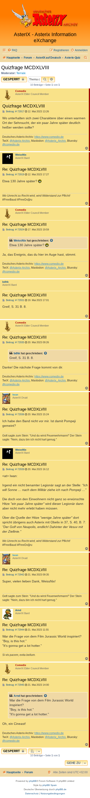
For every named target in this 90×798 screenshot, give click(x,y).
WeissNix (20, 154)
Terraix (21, 73)
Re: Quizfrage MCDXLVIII (24, 169)
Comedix (20, 91)
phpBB (32, 781)
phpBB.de (61, 789)
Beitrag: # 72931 (14, 300)
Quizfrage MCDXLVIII (25, 67)
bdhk (5, 281)
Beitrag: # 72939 (14, 469)
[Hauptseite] (45, 15)
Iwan (15, 394)
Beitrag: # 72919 (14, 174)
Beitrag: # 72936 (14, 414)
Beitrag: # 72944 (14, 629)
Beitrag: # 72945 (14, 684)
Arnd (18, 610)
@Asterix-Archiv (20, 140)
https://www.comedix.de (49, 136)
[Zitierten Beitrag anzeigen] (52, 240)
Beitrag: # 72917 (14, 111)
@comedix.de (11, 144)
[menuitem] (12, 50)
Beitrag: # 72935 (14, 342)
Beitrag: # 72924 (14, 229)
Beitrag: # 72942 (14, 574)
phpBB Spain (49, 785)
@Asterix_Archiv (55, 140)
